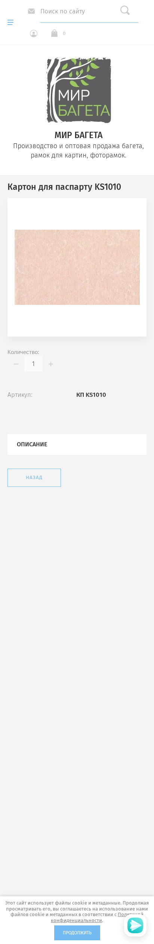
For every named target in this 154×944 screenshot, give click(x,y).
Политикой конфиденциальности (97, 917)
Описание (32, 444)
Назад (34, 477)
